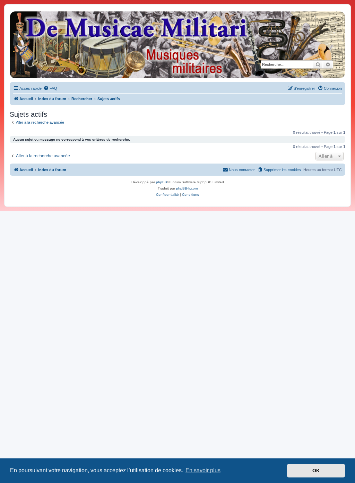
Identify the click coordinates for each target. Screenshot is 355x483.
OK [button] (316, 470)
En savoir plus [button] (202, 470)
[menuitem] (50, 88)
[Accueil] (177, 44)
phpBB (161, 182)
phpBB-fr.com (187, 188)
